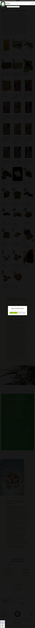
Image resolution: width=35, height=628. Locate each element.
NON (21, 312)
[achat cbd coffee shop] (2, 4)
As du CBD (9, 6)
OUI (13, 312)
